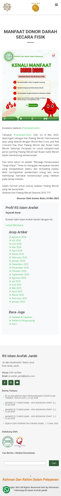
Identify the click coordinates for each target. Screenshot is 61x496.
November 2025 (20, 267)
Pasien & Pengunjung (23, 320)
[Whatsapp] (6, 489)
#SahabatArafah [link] (31, 128)
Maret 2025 (17, 294)
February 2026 (19, 257)
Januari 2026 (18, 260)
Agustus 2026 (18, 237)
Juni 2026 (16, 243)
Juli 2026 (16, 240)
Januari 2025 (18, 301)
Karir (14, 323)
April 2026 (16, 250)
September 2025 (20, 274)
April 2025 (16, 291)
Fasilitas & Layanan (21, 317)
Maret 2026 (17, 254)
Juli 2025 (16, 281)
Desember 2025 (20, 264)
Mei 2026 (16, 247)
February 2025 (19, 298)
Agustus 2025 (18, 277)
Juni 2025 (16, 284)
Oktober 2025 (18, 271)
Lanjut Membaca (14, 225)
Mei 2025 (16, 288)
